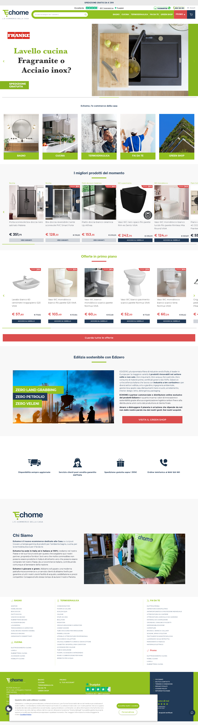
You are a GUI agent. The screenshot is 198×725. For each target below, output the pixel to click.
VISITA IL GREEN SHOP (152, 419)
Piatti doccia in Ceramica (91, 183)
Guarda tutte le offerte (99, 337)
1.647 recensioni (160, 706)
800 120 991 (174, 472)
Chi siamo (158, 679)
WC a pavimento (125, 183)
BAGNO (41, 680)
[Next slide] (194, 61)
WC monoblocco (161, 183)
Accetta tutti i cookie (128, 706)
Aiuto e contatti (162, 682)
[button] (8, 708)
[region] (83, 707)
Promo (63, 680)
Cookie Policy (160, 688)
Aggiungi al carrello (135, 240)
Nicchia (12, 183)
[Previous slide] (4, 61)
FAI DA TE (42, 688)
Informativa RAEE (162, 691)
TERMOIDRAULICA (45, 685)
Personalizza (128, 712)
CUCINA (41, 682)
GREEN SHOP (43, 691)
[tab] (12, 97)
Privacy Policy (161, 686)
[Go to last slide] (4, 212)
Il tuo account (67, 682)
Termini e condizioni (163, 684)
